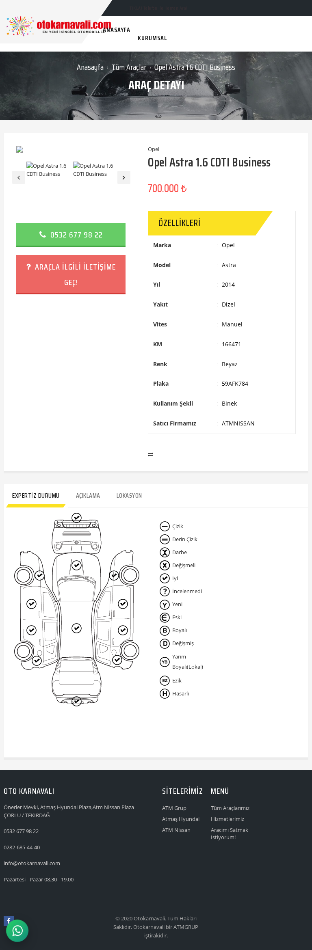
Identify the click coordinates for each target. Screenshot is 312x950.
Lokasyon (129, 495)
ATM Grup (174, 808)
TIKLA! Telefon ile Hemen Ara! (159, 8)
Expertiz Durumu (36, 495)
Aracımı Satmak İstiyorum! (229, 833)
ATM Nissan (176, 829)
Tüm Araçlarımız (230, 808)
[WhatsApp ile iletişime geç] (17, 930)
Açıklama (88, 495)
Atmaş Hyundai (180, 819)
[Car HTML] (12, 7)
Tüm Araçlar (129, 66)
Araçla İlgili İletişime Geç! (74, 274)
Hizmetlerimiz (227, 819)
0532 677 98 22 (75, 234)
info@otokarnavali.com (32, 863)
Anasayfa (90, 66)
